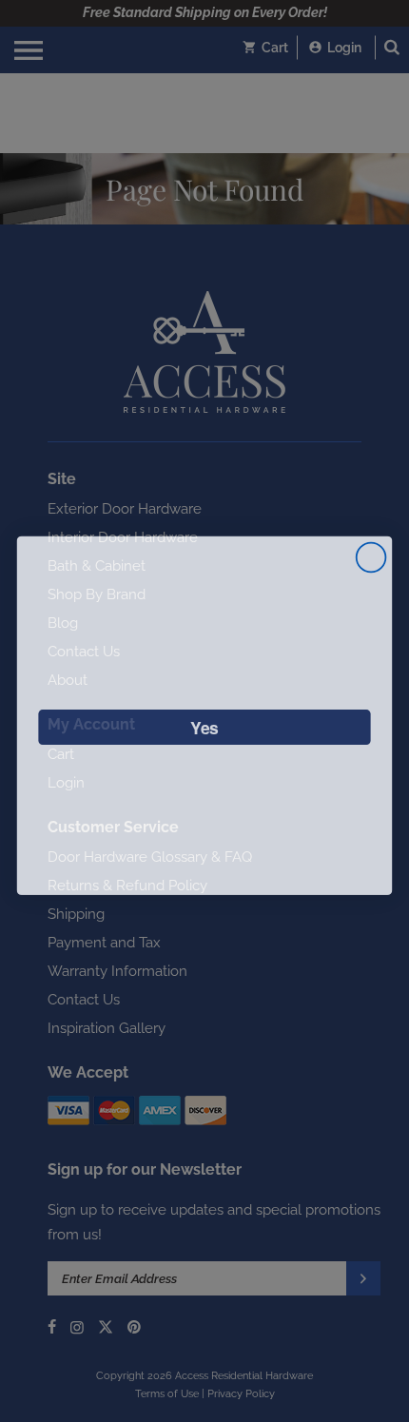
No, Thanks (204, 777)
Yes (204, 722)
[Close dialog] (371, 553)
